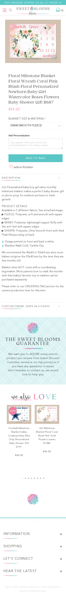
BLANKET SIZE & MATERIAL (26, 118)
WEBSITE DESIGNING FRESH (33, 591)
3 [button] (28, 478)
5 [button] (34, 478)
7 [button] (40, 478)
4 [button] (31, 478)
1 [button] (22, 478)
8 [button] (43, 478)
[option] (33, 42)
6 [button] (37, 478)
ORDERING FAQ (35, 286)
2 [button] (25, 478)
